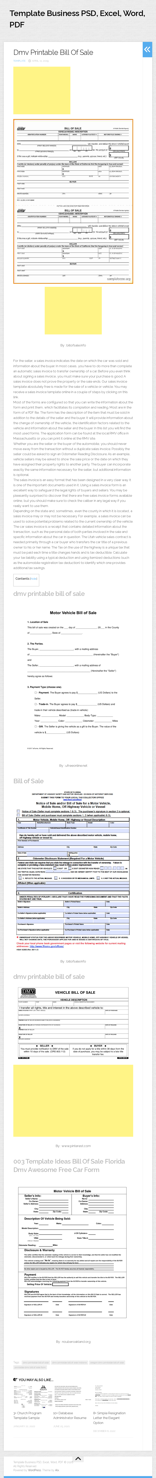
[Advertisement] (41, 90)
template (19, 60)
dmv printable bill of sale (36, 1362)
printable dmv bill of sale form (30, 1367)
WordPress (34, 1470)
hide (33, 578)
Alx (57, 1470)
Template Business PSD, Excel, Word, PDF (77, 19)
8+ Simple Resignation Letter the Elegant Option (109, 1418)
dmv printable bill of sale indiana (69, 1362)
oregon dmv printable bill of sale (107, 1362)
